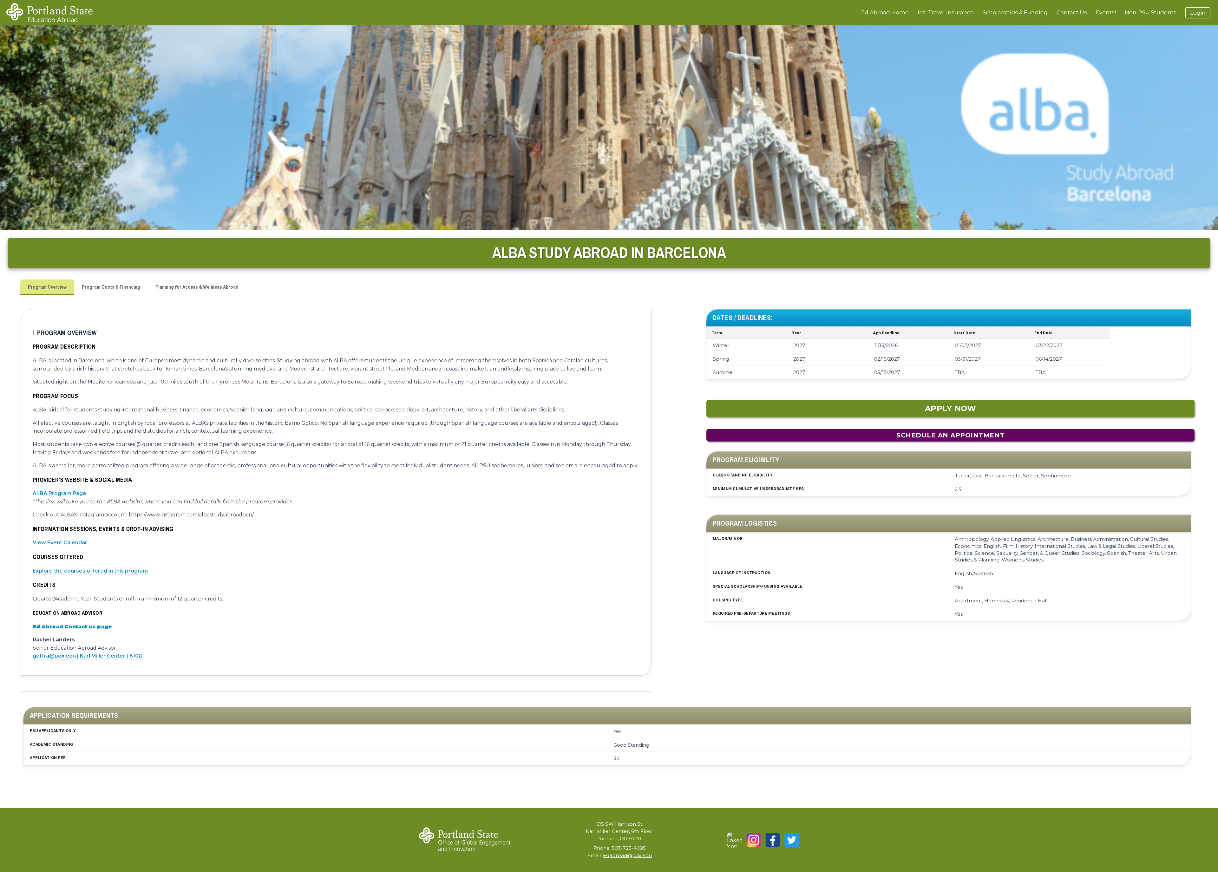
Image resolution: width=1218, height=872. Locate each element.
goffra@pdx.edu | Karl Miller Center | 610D (88, 656)
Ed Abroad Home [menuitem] (885, 12)
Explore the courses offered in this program (90, 571)
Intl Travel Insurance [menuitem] (946, 12)
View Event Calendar (60, 543)
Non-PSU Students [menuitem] (1150, 12)
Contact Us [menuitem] (1072, 12)
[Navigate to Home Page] (49, 12)
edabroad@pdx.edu (627, 855)
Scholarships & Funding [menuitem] (1015, 12)
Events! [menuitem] (1106, 12)
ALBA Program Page (59, 493)
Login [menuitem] (1198, 13)
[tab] (47, 287)
